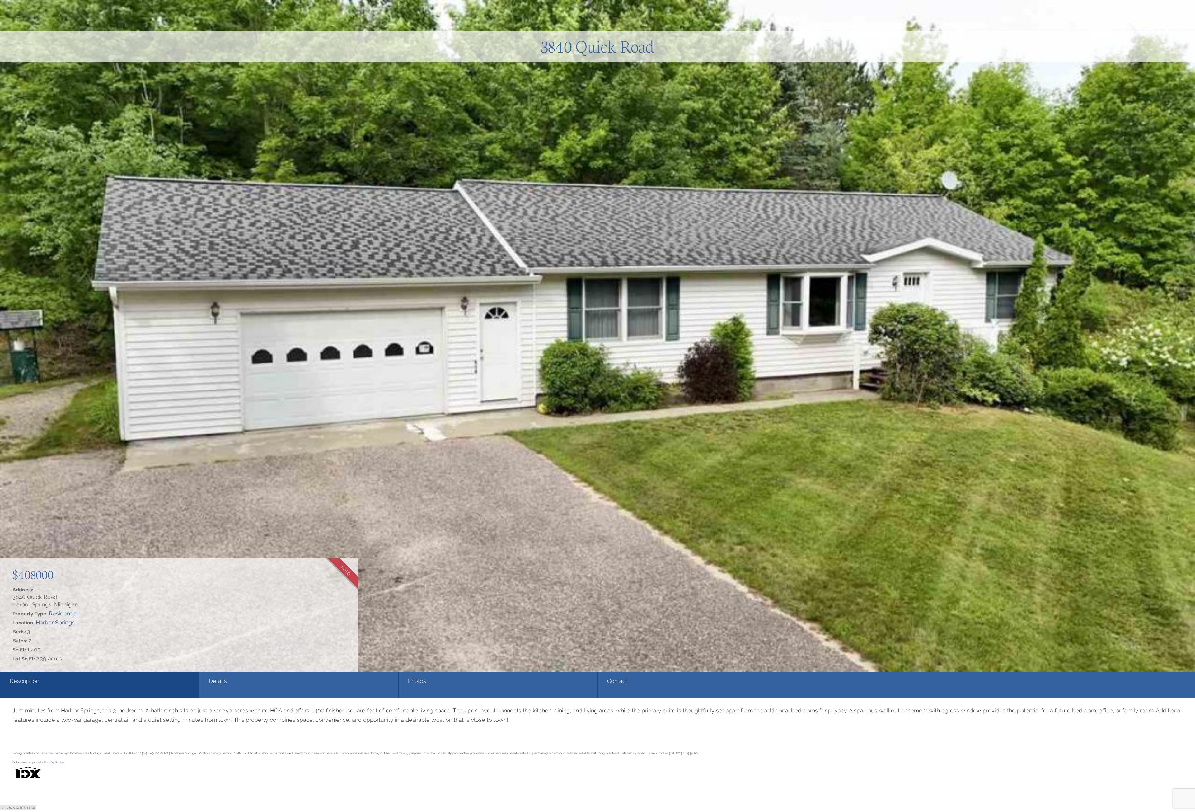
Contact (617, 681)
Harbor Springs (55, 622)
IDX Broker (57, 762)
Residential (63, 613)
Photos (417, 681)
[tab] (99, 685)
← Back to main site (18, 807)
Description (24, 681)
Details (218, 681)
